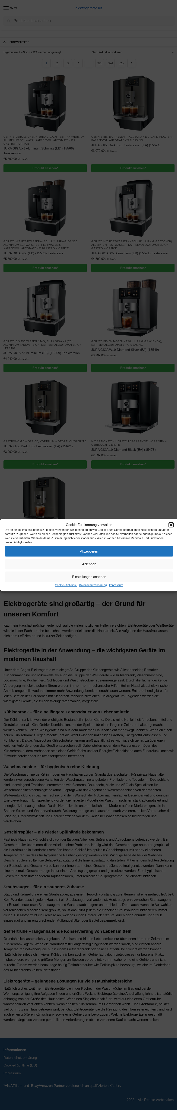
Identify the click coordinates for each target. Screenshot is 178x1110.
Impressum (116, 585)
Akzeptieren (89, 551)
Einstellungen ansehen (89, 577)
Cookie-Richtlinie (66, 585)
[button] (171, 524)
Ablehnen (89, 564)
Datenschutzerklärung (93, 585)
